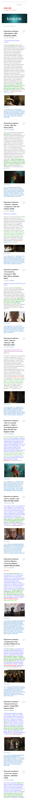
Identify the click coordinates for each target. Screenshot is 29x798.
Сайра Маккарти (17, 113)
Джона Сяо (16, 484)
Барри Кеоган (10, 409)
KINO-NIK (7, 8)
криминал (20, 191)
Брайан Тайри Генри (17, 409)
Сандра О (13, 488)
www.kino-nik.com (7, 92)
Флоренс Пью (21, 331)
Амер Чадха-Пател (11, 257)
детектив (16, 190)
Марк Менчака (15, 261)
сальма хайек (10, 413)
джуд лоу (12, 629)
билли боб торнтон (17, 688)
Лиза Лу (15, 761)
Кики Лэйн (6, 328)
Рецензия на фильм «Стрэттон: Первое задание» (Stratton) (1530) (11, 774)
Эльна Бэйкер (11, 553)
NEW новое (9, 109)
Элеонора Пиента (14, 116)
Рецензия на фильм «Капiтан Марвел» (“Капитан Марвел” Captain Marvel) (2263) (12, 562)
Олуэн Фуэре (11, 192)
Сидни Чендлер (11, 329)
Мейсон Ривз (6, 113)
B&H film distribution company (16, 626)
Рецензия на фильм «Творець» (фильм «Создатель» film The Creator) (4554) (11, 205)
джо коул (6, 191)
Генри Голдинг (21, 759)
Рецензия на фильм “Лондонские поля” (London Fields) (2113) (12, 641)
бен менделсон (10, 628)
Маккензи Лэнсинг (7, 261)
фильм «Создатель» (12, 262)
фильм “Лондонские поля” (13, 694)
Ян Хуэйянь (13, 764)
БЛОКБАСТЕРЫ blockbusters (19, 621)
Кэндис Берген (7, 549)
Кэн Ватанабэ (6, 260)
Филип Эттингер (10, 114)
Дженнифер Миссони (8, 690)
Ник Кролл (15, 328)
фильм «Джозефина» (18, 114)
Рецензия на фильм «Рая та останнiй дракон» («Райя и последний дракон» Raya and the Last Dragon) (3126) (11, 426)
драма (9, 191)
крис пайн (10, 328)
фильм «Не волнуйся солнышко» (11, 331)
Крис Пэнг (11, 761)
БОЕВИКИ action (7, 622)
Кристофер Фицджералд (17, 548)
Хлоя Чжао (9, 414)
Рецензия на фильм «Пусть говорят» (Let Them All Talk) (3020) (11, 498)
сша (19, 192)
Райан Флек (19, 631)
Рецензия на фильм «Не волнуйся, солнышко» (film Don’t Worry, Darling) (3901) (11, 273)
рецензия (11, 113)
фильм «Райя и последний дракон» (13, 488)
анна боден (18, 627)
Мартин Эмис (16, 692)
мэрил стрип (10, 550)
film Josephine (18, 109)
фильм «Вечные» (17, 413)
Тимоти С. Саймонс (19, 329)
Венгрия (12, 190)
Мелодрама (9, 187)
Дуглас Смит (21, 327)
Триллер (13, 624)
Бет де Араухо (11, 110)
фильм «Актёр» (15, 195)
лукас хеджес (13, 549)
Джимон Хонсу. (7, 629)
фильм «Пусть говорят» (14, 551)
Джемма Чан (21, 190)
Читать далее (7, 106)
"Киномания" (18, 256)
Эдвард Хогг (21, 195)
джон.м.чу (15, 760)
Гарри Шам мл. (15, 759)
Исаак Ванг (12, 485)
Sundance (6, 110)
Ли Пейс (8, 631)
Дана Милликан (18, 110)
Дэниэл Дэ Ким (7, 485)
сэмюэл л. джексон (12, 632)
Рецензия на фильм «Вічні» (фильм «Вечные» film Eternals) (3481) (11, 341)
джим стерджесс (16, 690)
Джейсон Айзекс (12, 689)
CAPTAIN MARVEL (7, 627)
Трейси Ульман (17, 193)
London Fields (10, 688)
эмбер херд (21, 694)
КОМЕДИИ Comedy (16, 756)
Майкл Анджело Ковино (11, 112)
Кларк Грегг (17, 629)
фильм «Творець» (21, 262)
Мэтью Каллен (12, 693)
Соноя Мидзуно (11, 762)
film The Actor (14, 188)
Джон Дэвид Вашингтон (14, 258)
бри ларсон (16, 628)
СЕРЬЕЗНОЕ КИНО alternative (19, 686)
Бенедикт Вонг (20, 483)
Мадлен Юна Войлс (14, 260)
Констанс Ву (6, 761)
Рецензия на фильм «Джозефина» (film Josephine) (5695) (11, 33)
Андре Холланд (7, 190)
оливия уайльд (21, 328)
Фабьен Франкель (7, 195)
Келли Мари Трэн (11, 486)
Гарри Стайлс (10, 327)
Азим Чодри (20, 188)
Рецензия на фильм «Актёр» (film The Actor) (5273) (11, 125)
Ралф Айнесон (21, 261)
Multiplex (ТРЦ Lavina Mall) (13, 408)
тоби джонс (11, 193)
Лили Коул (10, 692)
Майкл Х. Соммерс (20, 112)
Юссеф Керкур (7, 196)
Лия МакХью (14, 412)
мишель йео (20, 761)
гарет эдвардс (19, 257)
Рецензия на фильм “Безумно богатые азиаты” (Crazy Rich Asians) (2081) (11, 704)
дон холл (21, 484)
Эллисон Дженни (7, 263)
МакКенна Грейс (13, 631)
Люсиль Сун (17, 486)
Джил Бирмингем (13, 411)
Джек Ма (5, 760)
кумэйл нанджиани (8, 412)
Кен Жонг (20, 760)
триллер (22, 193)
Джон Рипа (11, 484)
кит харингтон (20, 411)
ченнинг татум (7, 116)
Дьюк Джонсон (14, 191)
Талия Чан (18, 488)
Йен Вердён (22, 258)
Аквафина (14, 483)
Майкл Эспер (21, 260)
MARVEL (13, 627)
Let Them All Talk (17, 546)
